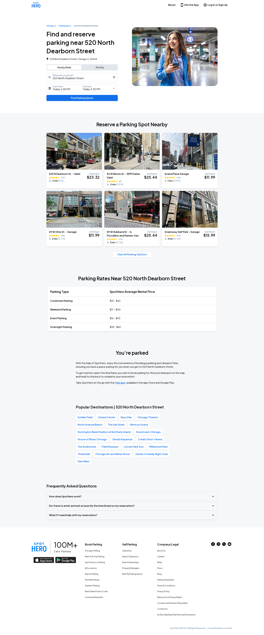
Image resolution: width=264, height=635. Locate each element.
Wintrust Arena (139, 424)
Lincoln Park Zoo (134, 446)
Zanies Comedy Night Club (151, 454)
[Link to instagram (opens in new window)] (218, 545)
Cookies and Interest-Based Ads (172, 603)
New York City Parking (94, 556)
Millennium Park (158, 446)
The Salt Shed (116, 424)
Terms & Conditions (166, 585)
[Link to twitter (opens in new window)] (224, 545)
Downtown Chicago (148, 432)
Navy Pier (126, 417)
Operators (127, 551)
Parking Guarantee (165, 580)
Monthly (100, 67)
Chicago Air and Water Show (112, 454)
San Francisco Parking (95, 562)
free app (120, 382)
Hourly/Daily (64, 67)
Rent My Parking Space (132, 574)
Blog (159, 574)
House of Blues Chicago (92, 439)
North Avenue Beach (90, 424)
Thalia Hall (84, 454)
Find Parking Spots (82, 98)
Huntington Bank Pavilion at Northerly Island (104, 432)
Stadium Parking (92, 585)
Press (159, 568)
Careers (161, 556)
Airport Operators (130, 556)
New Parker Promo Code (96, 591)
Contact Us (162, 609)
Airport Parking (91, 574)
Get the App (191, 4)
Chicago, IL (51, 26)
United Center (106, 417)
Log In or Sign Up (218, 4)
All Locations (91, 568)
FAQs (159, 562)
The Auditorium (87, 446)
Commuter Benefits (94, 597)
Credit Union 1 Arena (150, 439)
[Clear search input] (114, 77)
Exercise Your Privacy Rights (169, 597)
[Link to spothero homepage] (39, 547)
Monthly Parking (92, 580)
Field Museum (110, 446)
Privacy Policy (163, 591)
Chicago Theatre (147, 417)
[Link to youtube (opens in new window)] (229, 545)
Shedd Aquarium (122, 439)
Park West (84, 461)
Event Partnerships (130, 562)
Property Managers (130, 568)
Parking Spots (65, 26)
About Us (161, 551)
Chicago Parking (92, 551)
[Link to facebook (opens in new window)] (213, 545)
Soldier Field (85, 417)
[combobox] (82, 77)
